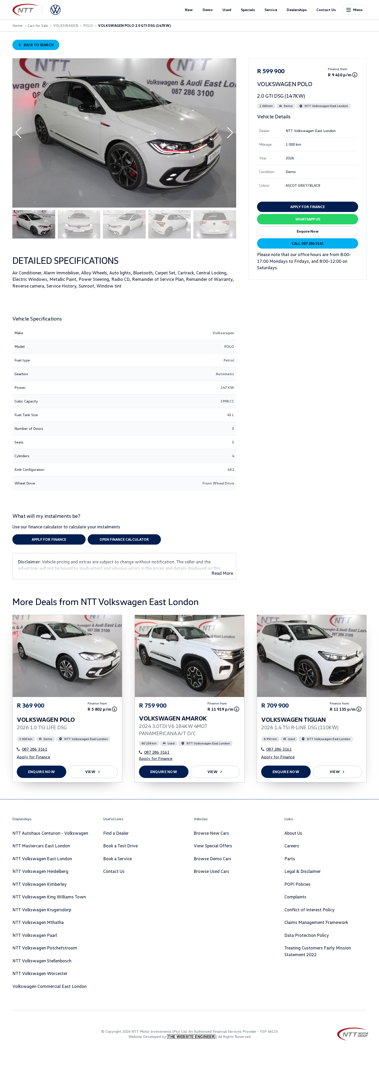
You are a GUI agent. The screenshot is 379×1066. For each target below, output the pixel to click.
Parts (289, 858)
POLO (88, 25)
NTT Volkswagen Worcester (40, 973)
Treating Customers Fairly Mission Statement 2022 (317, 951)
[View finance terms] (354, 74)
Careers (291, 845)
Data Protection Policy (306, 935)
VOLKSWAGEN (65, 25)
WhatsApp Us (307, 219)
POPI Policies (297, 884)
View (90, 771)
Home (17, 25)
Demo (208, 9)
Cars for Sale (38, 25)
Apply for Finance (49, 539)
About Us (293, 833)
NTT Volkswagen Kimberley (39, 884)
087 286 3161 (34, 749)
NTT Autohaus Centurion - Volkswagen (50, 833)
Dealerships (297, 9)
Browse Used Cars (211, 871)
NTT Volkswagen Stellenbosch (41, 960)
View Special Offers (213, 845)
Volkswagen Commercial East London (49, 986)
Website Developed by (171, 1036)
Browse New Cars (211, 833)
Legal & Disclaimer (302, 871)
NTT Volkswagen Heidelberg (40, 871)
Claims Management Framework (316, 922)
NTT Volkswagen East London (42, 858)
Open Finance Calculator (124, 539)
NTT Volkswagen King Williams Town (49, 896)
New (189, 9)
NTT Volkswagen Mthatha (38, 922)
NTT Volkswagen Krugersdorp (41, 909)
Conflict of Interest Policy (309, 909)
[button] (230, 132)
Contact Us (326, 9)
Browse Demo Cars (212, 858)
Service (271, 9)
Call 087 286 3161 (308, 243)
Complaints (295, 896)
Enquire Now (308, 231)
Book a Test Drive (120, 845)
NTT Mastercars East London (41, 845)
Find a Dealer (116, 833)
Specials (248, 9)
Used (227, 9)
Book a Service (117, 858)
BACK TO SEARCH (39, 45)
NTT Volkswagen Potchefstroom (44, 947)
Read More (222, 573)
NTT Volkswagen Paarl (34, 935)
